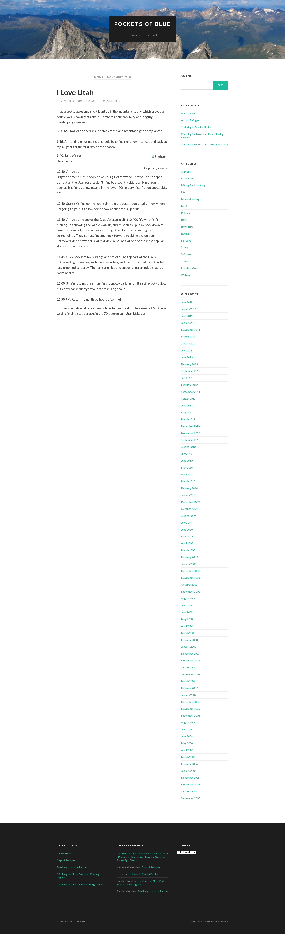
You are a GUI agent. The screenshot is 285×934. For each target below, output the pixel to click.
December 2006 (190, 701)
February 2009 (189, 557)
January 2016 (188, 308)
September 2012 (190, 370)
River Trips (187, 226)
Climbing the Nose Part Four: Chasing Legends (140, 882)
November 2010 (190, 433)
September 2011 (190, 391)
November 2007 (190, 660)
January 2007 (188, 694)
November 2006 (190, 708)
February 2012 (189, 384)
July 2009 (186, 522)
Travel (184, 261)
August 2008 (188, 598)
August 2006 (188, 722)
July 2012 (186, 377)
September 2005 (190, 798)
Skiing (184, 247)
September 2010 (190, 439)
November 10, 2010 (69, 100)
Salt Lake (186, 240)
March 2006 (188, 756)
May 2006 (187, 743)
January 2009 (188, 564)
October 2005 (189, 791)
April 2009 (187, 543)
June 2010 (187, 460)
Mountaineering (190, 199)
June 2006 (187, 736)
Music (184, 206)
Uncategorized (189, 268)
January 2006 (188, 770)
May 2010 (187, 467)
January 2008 (188, 646)
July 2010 (186, 453)
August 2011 (188, 398)
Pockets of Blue (142, 24)
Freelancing (187, 178)
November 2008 (190, 577)
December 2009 (190, 502)
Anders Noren (212, 921)
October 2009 (189, 508)
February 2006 (189, 763)
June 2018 (187, 302)
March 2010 (188, 481)
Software (186, 254)
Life (183, 192)
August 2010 (188, 446)
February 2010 (189, 488)
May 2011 (187, 412)
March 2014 (188, 336)
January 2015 (188, 322)
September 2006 (190, 715)
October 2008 (189, 584)
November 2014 (190, 329)
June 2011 (187, 405)
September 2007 (190, 674)
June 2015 (187, 315)
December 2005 (190, 777)
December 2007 (190, 653)
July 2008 (186, 605)
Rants (184, 219)
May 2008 (187, 619)
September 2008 (190, 591)
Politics (185, 212)
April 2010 (187, 474)
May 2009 (187, 536)
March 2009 (188, 550)
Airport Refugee (190, 120)
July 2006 (186, 729)
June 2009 (187, 529)
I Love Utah (75, 92)
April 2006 (187, 749)
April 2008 (187, 626)
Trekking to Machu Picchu (196, 127)
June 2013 (187, 357)
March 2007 (188, 681)
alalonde (92, 100)
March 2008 (188, 632)
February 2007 (189, 687)
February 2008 (189, 639)
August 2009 (188, 515)
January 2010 (188, 495)
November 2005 (190, 784)
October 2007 (189, 667)
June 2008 (187, 612)
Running (185, 233)
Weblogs (186, 274)
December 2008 (190, 570)
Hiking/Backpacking (193, 185)
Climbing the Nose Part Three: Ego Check (204, 144)
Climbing (186, 171)
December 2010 (190, 426)
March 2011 (188, 419)
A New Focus (188, 113)
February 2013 (189, 364)
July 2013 (186, 350)
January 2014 (188, 343)
